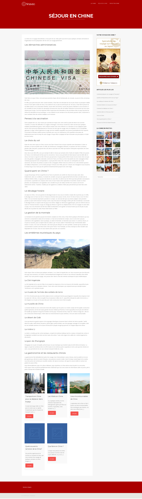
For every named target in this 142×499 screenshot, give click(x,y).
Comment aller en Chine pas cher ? (105, 112)
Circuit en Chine (114, 3)
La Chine (93, 3)
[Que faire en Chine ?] (57, 433)
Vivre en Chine (100, 115)
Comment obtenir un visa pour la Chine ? (107, 105)
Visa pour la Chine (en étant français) (106, 122)
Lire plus (29, 416)
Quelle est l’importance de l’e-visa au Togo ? (107, 97)
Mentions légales (27, 487)
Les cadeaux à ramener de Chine (105, 101)
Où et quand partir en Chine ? (104, 119)
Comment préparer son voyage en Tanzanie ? (108, 94)
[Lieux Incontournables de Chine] (80, 383)
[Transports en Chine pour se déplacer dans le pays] (35, 383)
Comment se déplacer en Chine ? (105, 108)
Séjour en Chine (102, 3)
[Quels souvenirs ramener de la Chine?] (35, 433)
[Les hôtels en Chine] (57, 383)
